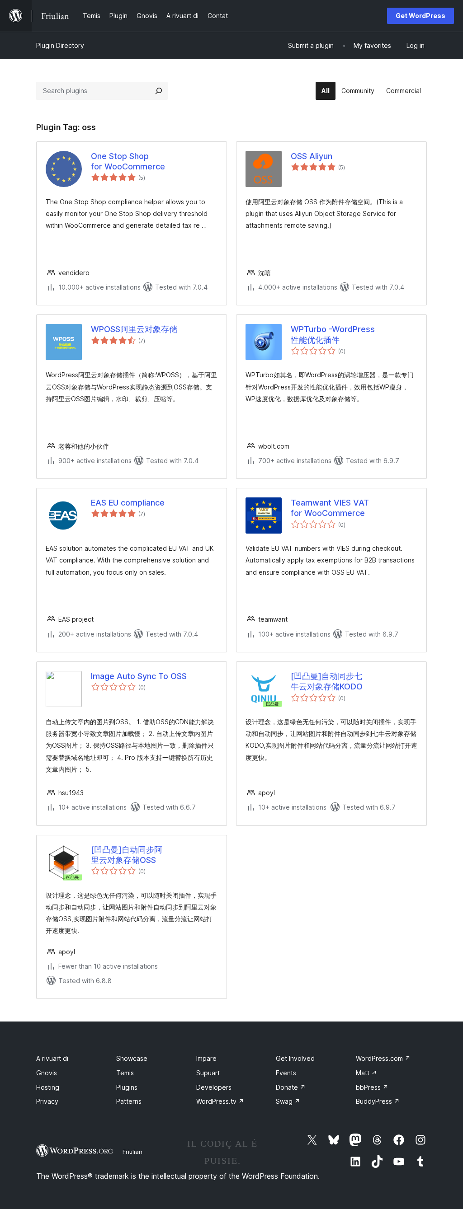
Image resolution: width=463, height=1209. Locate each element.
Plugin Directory (60, 45)
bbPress (372, 1087)
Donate (291, 1087)
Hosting (47, 1087)
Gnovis (46, 1073)
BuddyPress (378, 1101)
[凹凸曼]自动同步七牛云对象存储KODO (327, 681)
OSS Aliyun (311, 156)
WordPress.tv (220, 1101)
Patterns (129, 1101)
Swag (288, 1101)
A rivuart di (52, 1058)
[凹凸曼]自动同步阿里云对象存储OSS (126, 855)
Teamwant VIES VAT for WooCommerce (330, 508)
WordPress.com (383, 1058)
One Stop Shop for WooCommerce (128, 161)
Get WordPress (420, 15)
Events (286, 1073)
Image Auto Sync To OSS (139, 676)
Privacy (47, 1101)
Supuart (208, 1073)
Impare (206, 1058)
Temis (125, 1073)
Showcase (131, 1058)
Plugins (126, 1087)
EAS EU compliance (128, 502)
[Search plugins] (159, 91)
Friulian (132, 1151)
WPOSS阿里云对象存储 (134, 329)
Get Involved (295, 1058)
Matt (366, 1073)
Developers (214, 1087)
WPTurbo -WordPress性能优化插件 (333, 334)
